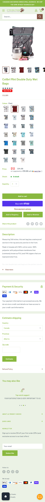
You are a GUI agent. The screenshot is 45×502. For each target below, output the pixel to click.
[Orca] (31, 143)
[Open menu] (3, 10)
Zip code (5, 345)
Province (5, 334)
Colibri (5, 95)
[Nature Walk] (14, 134)
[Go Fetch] (14, 160)
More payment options (22, 209)
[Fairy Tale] (23, 109)
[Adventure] (6, 151)
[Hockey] (31, 134)
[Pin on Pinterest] (32, 223)
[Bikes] (23, 126)
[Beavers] (6, 109)
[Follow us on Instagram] (12, 471)
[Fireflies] (6, 160)
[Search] (40, 16)
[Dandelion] (14, 126)
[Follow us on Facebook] (4, 471)
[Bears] (31, 151)
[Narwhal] (14, 117)
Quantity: (5, 184)
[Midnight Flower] (23, 143)
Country (5, 323)
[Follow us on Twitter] (8, 471)
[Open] (6, 496)
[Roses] (14, 151)
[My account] (36, 10)
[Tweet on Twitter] (36, 223)
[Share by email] (41, 223)
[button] (7, 88)
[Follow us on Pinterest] (17, 471)
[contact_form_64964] (40, 497)
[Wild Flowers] (23, 160)
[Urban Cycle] (31, 117)
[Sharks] (23, 134)
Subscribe (10, 453)
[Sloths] (6, 134)
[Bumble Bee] (23, 117)
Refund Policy (7, 369)
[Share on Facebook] (28, 223)
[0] (40, 10)
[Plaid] (14, 109)
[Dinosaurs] (31, 126)
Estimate (9, 359)
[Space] (6, 117)
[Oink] (14, 143)
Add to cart (22, 196)
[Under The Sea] (6, 143)
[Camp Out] (31, 109)
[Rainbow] (23, 151)
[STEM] (6, 126)
